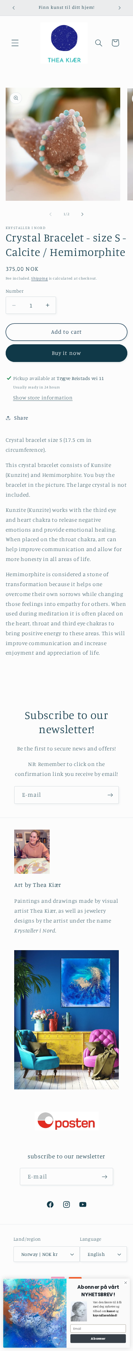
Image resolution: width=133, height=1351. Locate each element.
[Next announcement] (119, 8)
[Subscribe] (110, 794)
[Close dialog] (125, 1283)
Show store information (43, 397)
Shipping (39, 278)
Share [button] (21, 418)
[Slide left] (50, 214)
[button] (15, 43)
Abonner (98, 1338)
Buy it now (66, 353)
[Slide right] (82, 214)
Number (15, 291)
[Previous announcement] (13, 8)
